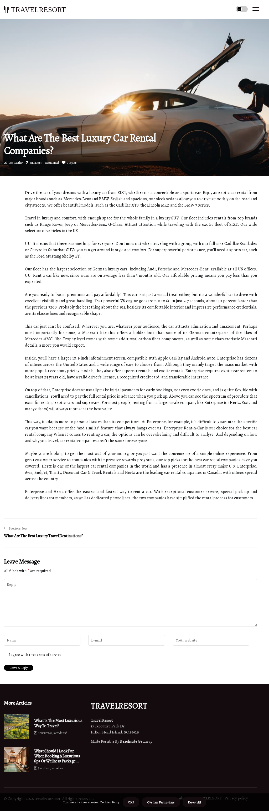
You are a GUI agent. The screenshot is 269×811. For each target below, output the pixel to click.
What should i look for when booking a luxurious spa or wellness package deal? (57, 756)
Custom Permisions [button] (161, 802)
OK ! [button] (131, 802)
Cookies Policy (109, 802)
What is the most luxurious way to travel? (58, 723)
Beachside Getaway (136, 741)
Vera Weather (15, 163)
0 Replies (71, 163)
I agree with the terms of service (35, 654)
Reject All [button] (194, 802)
